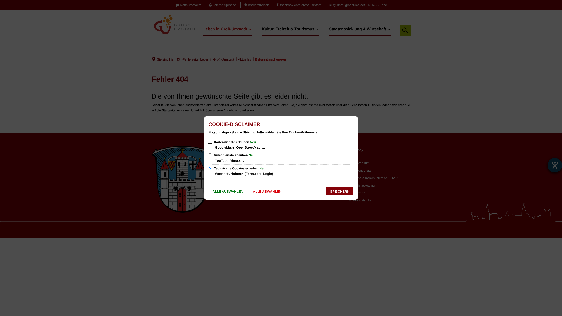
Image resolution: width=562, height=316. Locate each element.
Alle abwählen (267, 191)
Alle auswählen (228, 191)
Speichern (339, 191)
